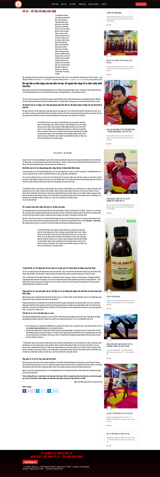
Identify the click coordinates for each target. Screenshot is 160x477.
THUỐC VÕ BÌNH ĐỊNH (114, 12)
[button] (28, 391)
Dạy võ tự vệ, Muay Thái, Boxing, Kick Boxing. (119, 61)
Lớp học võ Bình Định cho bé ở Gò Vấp (119, 413)
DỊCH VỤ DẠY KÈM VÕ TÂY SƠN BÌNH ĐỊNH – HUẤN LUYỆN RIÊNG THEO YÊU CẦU (121, 130)
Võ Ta (42, 79)
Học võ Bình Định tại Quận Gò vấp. (118, 433)
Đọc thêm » (109, 25)
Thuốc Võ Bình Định (113, 296)
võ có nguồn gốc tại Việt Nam (76, 79)
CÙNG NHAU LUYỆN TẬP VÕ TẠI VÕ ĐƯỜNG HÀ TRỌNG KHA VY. (118, 199)
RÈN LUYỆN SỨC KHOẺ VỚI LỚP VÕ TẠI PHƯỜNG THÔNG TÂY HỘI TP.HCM (119, 345)
